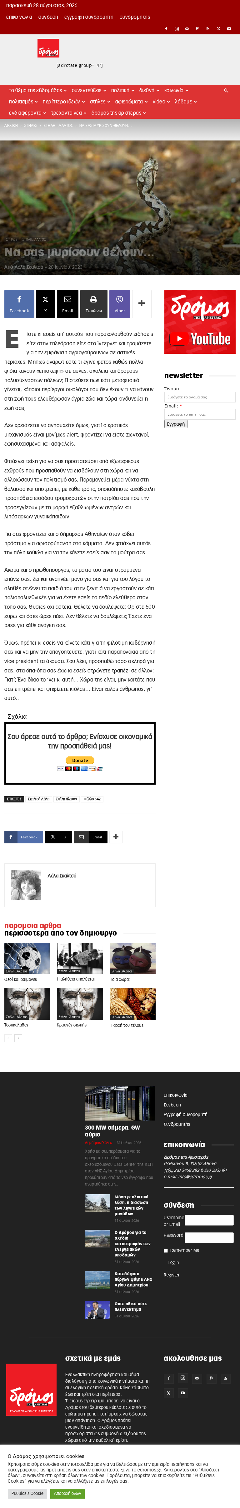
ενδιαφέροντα (25, 113)
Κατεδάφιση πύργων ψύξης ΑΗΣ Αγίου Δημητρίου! (133, 1279)
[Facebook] (166, 28)
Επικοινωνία (19, 17)
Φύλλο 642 (92, 799)
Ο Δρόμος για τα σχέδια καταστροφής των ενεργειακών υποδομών (133, 1244)
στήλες (31, 125)
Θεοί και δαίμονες (20, 980)
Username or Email (174, 1221)
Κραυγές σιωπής (72, 1025)
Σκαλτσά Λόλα (38, 799)
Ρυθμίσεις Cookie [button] (27, 1494)
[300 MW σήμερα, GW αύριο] (120, 1103)
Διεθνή (147, 90)
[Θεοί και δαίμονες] (27, 959)
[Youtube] (229, 28)
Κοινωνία (174, 90)
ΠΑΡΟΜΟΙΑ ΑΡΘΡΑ (32, 925)
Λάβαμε (183, 101)
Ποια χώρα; (120, 980)
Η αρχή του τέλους (127, 1026)
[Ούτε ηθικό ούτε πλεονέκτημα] (97, 1310)
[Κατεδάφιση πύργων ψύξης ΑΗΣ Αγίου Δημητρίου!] (97, 1280)
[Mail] (187, 28)
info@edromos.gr (195, 1177)
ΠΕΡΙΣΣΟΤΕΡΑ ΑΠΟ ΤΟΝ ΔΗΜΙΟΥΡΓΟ (60, 933)
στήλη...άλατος (58, 125)
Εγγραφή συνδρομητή (88, 17)
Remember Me (184, 1250)
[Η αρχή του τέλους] (133, 1004)
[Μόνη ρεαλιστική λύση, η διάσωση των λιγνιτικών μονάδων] (97, 1203)
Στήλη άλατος (66, 799)
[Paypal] (197, 28)
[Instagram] (177, 28)
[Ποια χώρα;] (133, 959)
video (159, 101)
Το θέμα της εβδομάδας (35, 90)
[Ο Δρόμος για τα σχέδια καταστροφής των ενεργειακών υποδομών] (97, 1238)
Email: (173, 406)
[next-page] (18, 1038)
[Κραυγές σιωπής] (80, 1004)
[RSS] (208, 28)
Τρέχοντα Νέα (66, 113)
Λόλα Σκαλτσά (29, 267)
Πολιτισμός (21, 101)
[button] (226, 91)
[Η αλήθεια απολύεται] (80, 958)
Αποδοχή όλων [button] (67, 1494)
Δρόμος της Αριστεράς (116, 113)
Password (173, 1235)
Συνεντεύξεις (87, 90)
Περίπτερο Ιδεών (61, 101)
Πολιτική (120, 90)
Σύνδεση (48, 17)
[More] (142, 304)
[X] (218, 28)
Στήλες (98, 101)
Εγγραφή (176, 424)
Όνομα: (172, 389)
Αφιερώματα (129, 101)
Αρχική (11, 125)
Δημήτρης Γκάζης (98, 1143)
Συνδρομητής (135, 17)
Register (172, 1275)
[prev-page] (8, 1038)
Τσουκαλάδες (16, 1025)
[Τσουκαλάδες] (27, 1004)
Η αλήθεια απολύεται (76, 979)
